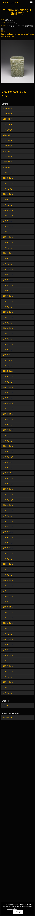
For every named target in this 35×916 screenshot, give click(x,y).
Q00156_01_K (8, 467)
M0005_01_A (7, 108)
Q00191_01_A (8, 510)
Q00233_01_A (8, 553)
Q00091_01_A (8, 333)
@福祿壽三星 (7, 718)
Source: (4, 26)
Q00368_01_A (8, 575)
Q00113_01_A (8, 365)
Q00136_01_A (8, 403)
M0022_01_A (7, 146)
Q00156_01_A (8, 446)
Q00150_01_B (8, 430)
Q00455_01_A (8, 628)
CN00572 (6, 705)
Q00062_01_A (8, 285)
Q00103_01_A (8, 339)
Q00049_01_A (8, 280)
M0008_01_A (7, 113)
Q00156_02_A (8, 473)
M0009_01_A (7, 119)
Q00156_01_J (7, 462)
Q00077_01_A (8, 301)
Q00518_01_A (8, 666)
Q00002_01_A (8, 172)
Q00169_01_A (8, 483)
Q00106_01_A (8, 349)
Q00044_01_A (8, 237)
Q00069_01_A (8, 296)
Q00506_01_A (8, 650)
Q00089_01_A (8, 328)
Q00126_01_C (8, 382)
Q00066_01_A (8, 290)
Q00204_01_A (8, 521)
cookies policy (12, 909)
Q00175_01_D (8, 499)
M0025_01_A (7, 156)
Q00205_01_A (8, 526)
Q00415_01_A (8, 596)
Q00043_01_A (8, 231)
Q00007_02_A (8, 189)
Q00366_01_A (8, 564)
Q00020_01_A (8, 199)
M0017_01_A (7, 140)
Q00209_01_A (8, 542)
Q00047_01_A (8, 264)
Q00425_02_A (8, 607)
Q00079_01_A (8, 307)
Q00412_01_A (8, 585)
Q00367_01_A (8, 569)
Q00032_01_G (8, 210)
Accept (18, 912)
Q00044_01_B (8, 242)
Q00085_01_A (8, 323)
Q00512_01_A (8, 655)
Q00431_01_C (8, 623)
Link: (3, 31)
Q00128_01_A (8, 392)
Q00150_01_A (8, 424)
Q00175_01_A (8, 489)
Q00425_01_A (8, 601)
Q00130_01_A (8, 398)
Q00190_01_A (8, 505)
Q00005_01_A (8, 178)
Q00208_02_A (8, 537)
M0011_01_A (7, 124)
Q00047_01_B (8, 269)
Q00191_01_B (8, 516)
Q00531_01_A (8, 687)
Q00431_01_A (8, 612)
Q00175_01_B (8, 494)
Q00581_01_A (8, 693)
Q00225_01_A (8, 548)
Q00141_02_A (8, 414)
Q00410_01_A (8, 580)
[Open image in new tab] (17, 61)
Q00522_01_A (8, 676)
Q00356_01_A (8, 559)
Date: (3, 20)
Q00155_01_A (8, 441)
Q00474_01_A (8, 634)
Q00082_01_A (8, 312)
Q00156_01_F (8, 451)
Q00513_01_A (8, 660)
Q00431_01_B (8, 617)
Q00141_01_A (8, 408)
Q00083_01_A (8, 317)
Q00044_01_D (8, 253)
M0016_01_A (7, 135)
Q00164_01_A (8, 478)
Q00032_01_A (8, 205)
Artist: (3, 23)
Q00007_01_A (8, 183)
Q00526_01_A (8, 682)
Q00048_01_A (8, 274)
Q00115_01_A (8, 371)
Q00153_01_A (8, 435)
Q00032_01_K (8, 226)
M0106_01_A (7, 167)
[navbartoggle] (31, 2)
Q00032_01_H (8, 215)
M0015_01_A (7, 130)
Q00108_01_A (8, 355)
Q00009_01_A (8, 194)
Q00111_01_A (7, 360)
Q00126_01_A (8, 376)
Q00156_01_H (8, 457)
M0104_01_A (7, 162)
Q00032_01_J (7, 221)
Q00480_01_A (8, 644)
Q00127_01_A (8, 387)
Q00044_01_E (8, 258)
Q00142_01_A (8, 419)
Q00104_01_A (8, 344)
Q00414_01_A (8, 591)
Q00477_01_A (8, 639)
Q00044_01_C (8, 247)
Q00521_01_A (8, 671)
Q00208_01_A (8, 532)
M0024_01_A (7, 151)
